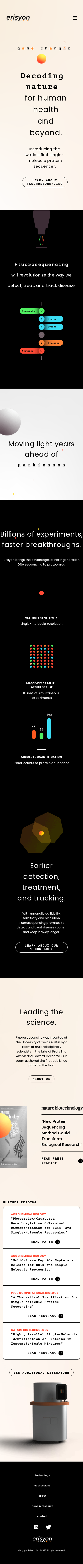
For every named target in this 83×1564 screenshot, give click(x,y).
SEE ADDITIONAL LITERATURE (41, 1373)
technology (42, 1475)
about (43, 1495)
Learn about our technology (41, 947)
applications (42, 1485)
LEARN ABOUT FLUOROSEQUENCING (45, 182)
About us (42, 1079)
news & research (42, 1506)
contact (42, 1516)
